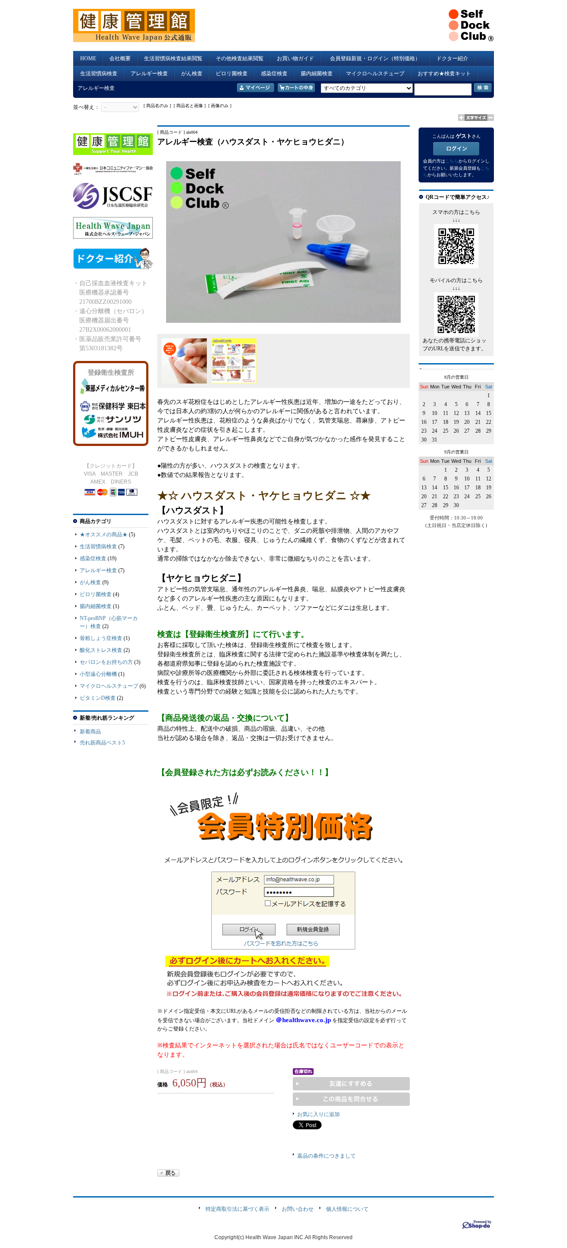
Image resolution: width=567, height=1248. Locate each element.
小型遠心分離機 (98, 674)
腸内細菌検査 (317, 73)
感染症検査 (274, 73)
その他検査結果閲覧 (240, 58)
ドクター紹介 (452, 58)
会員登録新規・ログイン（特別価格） (378, 58)
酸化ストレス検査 (101, 650)
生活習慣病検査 (98, 73)
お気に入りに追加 (318, 1114)
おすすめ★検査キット (444, 73)
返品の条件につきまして (326, 1156)
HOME (88, 58)
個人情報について (347, 1209)
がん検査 (191, 73)
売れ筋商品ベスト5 (102, 743)
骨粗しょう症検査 (101, 638)
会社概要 (120, 58)
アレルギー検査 (149, 73)
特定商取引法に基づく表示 (237, 1209)
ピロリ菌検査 (232, 73)
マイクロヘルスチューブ (375, 73)
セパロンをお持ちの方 (106, 662)
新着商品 (90, 732)
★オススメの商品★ (104, 534)
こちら (451, 161)
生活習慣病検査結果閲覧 (173, 58)
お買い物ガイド (295, 58)
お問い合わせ (298, 1209)
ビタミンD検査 (98, 698)
